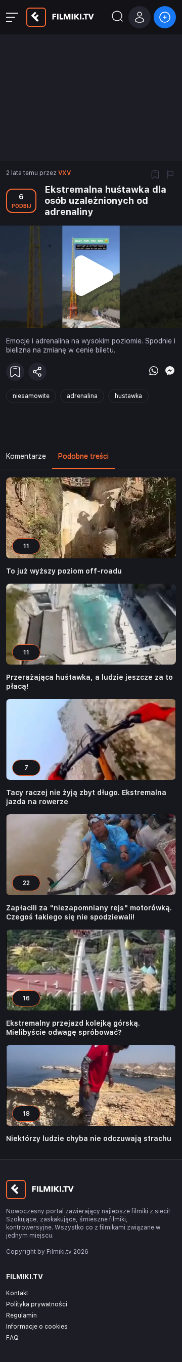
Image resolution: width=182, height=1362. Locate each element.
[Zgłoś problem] (170, 175)
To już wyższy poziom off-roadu (64, 571)
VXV (64, 173)
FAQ (12, 1337)
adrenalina (82, 396)
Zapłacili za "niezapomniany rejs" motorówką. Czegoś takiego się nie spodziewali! (89, 912)
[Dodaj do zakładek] (155, 175)
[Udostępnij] (37, 372)
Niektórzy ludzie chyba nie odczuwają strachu (88, 1138)
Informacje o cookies (37, 1326)
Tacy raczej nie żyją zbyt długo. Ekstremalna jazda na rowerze (86, 797)
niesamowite (31, 396)
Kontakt (17, 1293)
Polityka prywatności (36, 1304)
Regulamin (21, 1315)
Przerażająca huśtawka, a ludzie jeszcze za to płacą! (89, 681)
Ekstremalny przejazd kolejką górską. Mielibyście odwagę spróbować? (73, 1027)
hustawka (128, 396)
